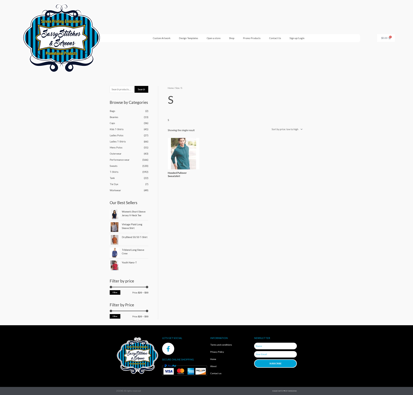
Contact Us (275, 38)
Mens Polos (116, 147)
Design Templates (188, 38)
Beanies (114, 117)
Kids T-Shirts (117, 129)
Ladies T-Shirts (118, 141)
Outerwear (115, 153)
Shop (231, 38)
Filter (115, 292)
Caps (112, 123)
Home (171, 88)
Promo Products (252, 38)
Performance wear (120, 159)
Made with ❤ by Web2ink (284, 391)
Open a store (214, 38)
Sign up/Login (297, 38)
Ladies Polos (116, 135)
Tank (112, 178)
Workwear (115, 190)
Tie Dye (114, 184)
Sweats (113, 165)
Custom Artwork (161, 38)
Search (141, 89)
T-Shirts (114, 171)
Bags (112, 110)
